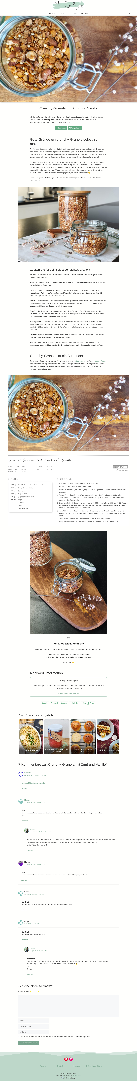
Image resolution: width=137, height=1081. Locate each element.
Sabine (32, 829)
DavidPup (27, 773)
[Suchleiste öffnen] (129, 13)
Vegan (92, 703)
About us (43, 1066)
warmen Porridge (101, 361)
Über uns (84, 13)
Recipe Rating (23, 991)
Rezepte (52, 13)
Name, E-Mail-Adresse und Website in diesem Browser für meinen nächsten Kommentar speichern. (55, 1036)
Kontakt (60, 1066)
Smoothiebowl (81, 361)
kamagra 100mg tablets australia (33, 783)
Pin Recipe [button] (123, 470)
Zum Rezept (62, 128)
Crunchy (45, 703)
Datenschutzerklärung (94, 1066)
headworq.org (77, 1075)
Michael (27, 800)
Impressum (77, 1066)
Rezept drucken (76, 128)
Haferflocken (74, 703)
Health (75, 13)
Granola (64, 703)
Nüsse (84, 703)
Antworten (24, 788)
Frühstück (54, 703)
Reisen (63, 13)
